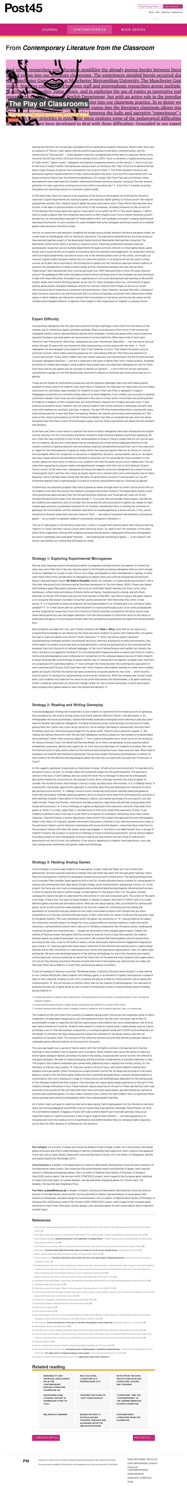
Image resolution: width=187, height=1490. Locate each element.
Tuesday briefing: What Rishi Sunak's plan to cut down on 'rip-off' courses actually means (81, 1250)
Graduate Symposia (139, 1477)
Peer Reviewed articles (142, 1459)
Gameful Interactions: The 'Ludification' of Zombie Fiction (78, 1239)
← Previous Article (46, 1437)
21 (102, 829)
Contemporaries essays (142, 1463)
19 (63, 791)
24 (48, 946)
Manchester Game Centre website (93, 1357)
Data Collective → (173, 6)
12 (98, 637)
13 (76, 664)
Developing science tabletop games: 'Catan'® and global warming (93, 1349)
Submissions (177, 12)
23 (120, 919)
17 (85, 739)
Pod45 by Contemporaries (138, 1468)
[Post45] (23, 8)
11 (44, 608)
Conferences (136, 1473)
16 (141, 731)
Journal (50, 29)
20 (59, 806)
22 (144, 885)
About (151, 12)
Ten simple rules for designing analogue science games (67, 1353)
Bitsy (112, 629)
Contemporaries (89, 29)
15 (141, 716)
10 (41, 604)
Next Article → (143, 1437)
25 (51, 983)
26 (71, 1067)
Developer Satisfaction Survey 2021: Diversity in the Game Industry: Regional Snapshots (88, 1258)
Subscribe (165, 12)
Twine (102, 629)
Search (156, 18)
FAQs (130, 1481)
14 (106, 687)
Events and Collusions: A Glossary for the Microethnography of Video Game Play (79, 1323)
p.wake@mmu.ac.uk (55, 1190)
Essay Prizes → (150, 6)
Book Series (133, 29)
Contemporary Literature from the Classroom (88, 47)
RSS (158, 12)
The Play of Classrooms (48, 103)
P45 (26, 1460)
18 (86, 746)
